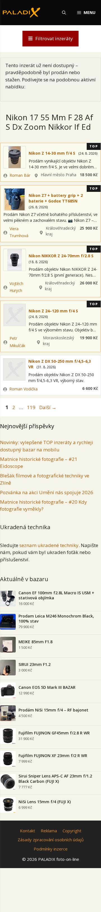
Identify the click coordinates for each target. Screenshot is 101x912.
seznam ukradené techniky (49, 545)
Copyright (72, 830)
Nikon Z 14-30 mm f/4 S (52, 153)
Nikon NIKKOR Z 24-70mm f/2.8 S (61, 255)
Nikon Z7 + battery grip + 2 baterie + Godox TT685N (56, 198)
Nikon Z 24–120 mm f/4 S (53, 311)
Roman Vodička (23, 389)
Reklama (49, 830)
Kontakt (27, 830)
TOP (93, 146)
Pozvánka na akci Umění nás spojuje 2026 (46, 492)
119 (32, 407)
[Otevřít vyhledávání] (64, 12)
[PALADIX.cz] (21, 13)
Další (47, 407)
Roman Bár (20, 175)
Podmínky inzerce (51, 849)
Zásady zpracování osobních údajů (51, 839)
